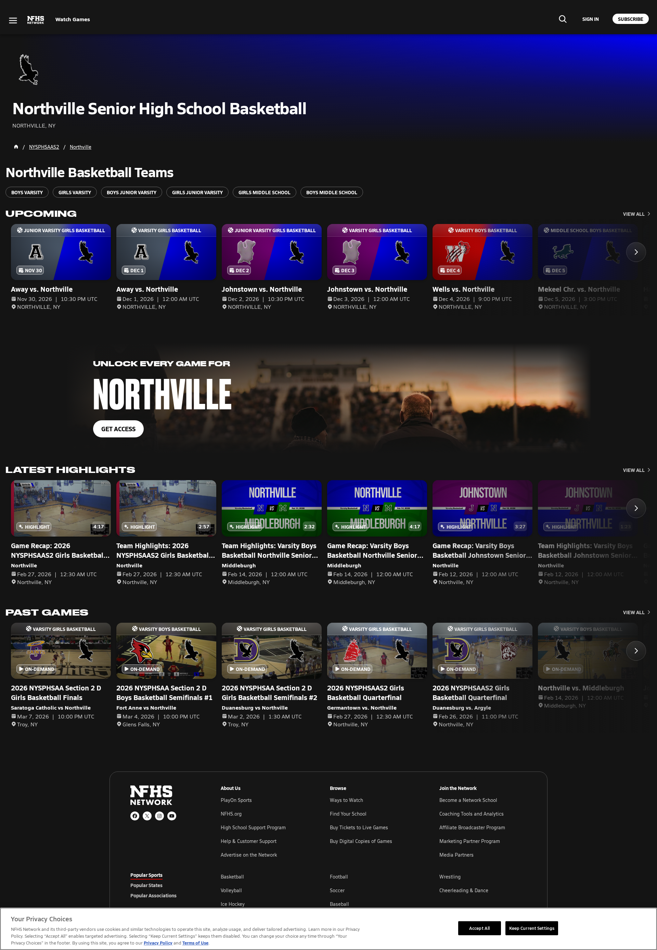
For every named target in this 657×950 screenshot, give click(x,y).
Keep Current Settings (532, 928)
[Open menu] (13, 20)
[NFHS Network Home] (35, 20)
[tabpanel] (374, 890)
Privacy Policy (158, 942)
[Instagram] (159, 816)
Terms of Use (195, 942)
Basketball (232, 876)
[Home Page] (16, 147)
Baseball (339, 904)
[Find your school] (562, 19)
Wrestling (450, 876)
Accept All (479, 928)
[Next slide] (636, 252)
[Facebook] (134, 816)
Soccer (337, 890)
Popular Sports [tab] (146, 874)
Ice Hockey (233, 904)
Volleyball (231, 890)
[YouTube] (171, 816)
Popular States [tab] (146, 885)
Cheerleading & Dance (463, 890)
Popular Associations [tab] (153, 895)
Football (339, 876)
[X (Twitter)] (147, 816)
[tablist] (164, 885)
